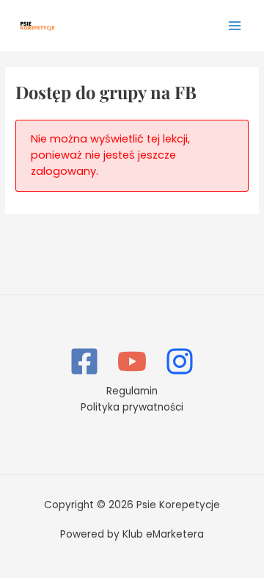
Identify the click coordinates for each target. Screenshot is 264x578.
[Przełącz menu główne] (235, 25)
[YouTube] (132, 361)
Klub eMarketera (163, 534)
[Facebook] (84, 361)
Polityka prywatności (132, 407)
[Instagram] (179, 361)
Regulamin (132, 391)
